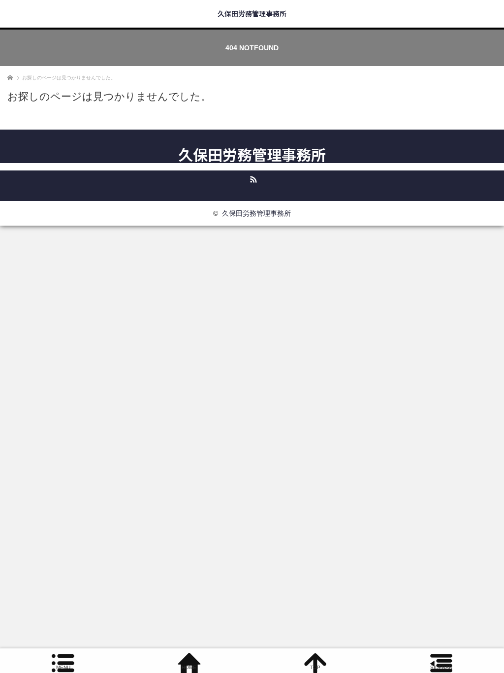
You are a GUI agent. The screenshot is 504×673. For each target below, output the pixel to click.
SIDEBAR (441, 667)
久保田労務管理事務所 (252, 13)
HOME (189, 667)
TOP (315, 667)
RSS (252, 177)
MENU (63, 667)
